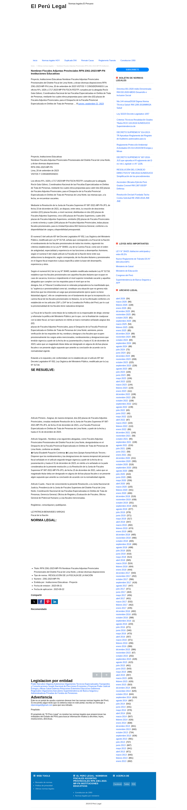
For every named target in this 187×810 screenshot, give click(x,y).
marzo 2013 (121, 755)
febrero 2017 (121, 605)
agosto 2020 (121, 471)
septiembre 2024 (123, 343)
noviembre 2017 (123, 576)
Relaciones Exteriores (70, 688)
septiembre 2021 (123, 442)
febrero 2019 (121, 528)
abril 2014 (120, 713)
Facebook (118, 784)
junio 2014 (121, 707)
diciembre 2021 (123, 432)
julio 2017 (120, 589)
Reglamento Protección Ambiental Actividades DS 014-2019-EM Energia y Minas (135, 148)
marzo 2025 (121, 324)
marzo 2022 (121, 423)
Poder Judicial (103, 686)
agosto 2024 (121, 346)
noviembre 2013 (123, 729)
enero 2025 (121, 330)
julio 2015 (120, 665)
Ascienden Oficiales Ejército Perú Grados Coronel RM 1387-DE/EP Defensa (132, 185)
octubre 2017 (122, 579)
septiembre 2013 (123, 736)
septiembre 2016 (123, 621)
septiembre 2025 (123, 321)
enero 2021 (121, 455)
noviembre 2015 (123, 653)
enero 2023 (121, 391)
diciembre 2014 (123, 688)
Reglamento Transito (107, 60)
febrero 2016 (121, 643)
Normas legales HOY (51, 60)
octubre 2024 (122, 340)
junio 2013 (121, 745)
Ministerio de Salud (124, 266)
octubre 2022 (122, 401)
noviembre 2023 (123, 359)
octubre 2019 (122, 503)
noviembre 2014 (123, 691)
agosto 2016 (121, 624)
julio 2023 (120, 372)
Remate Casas (87, 60)
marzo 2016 (121, 640)
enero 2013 (121, 761)
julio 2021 (120, 448)
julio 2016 (120, 627)
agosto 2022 (121, 407)
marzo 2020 (121, 487)
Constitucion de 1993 (83, 792)
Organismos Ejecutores (52, 691)
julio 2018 (120, 551)
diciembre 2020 (123, 458)
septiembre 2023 (123, 365)
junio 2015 (121, 669)
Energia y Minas (38, 688)
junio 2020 (121, 477)
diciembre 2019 (123, 496)
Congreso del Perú (124, 275)
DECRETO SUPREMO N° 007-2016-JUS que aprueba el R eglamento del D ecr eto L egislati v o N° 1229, (134, 160)
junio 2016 (121, 630)
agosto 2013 (121, 739)
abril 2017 (120, 598)
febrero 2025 (121, 327)
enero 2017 (121, 608)
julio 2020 (120, 474)
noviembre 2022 (123, 397)
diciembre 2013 (123, 726)
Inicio (35, 60)
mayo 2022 (121, 417)
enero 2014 (121, 723)
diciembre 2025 (123, 311)
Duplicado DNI (70, 60)
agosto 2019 (121, 509)
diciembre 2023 (123, 356)
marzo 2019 (121, 525)
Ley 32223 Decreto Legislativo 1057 (133, 114)
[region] (93, 33)
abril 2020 (120, 484)
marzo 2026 (121, 302)
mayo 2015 (121, 672)
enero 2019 (121, 531)
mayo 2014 (121, 710)
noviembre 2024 (123, 337)
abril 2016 (120, 637)
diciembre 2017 (123, 573)
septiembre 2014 (123, 697)
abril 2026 (120, 298)
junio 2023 (121, 375)
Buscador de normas (43, 782)
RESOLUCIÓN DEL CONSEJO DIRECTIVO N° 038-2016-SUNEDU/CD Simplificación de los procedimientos (135, 173)
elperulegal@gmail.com (41, 705)
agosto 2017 (121, 586)
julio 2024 (120, 350)
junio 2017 (121, 592)
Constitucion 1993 (127, 60)
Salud (48, 688)
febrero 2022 (121, 426)
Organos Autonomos (55, 684)
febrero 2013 (121, 758)
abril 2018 (120, 560)
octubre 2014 (122, 694)
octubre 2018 (122, 541)
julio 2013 (120, 742)
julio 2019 (120, 512)
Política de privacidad (44, 785)
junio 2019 (121, 515)
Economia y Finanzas (87, 686)
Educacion (85, 688)
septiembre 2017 (123, 582)
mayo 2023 (121, 378)
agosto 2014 (121, 700)
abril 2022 (120, 420)
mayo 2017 (121, 595)
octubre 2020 (122, 464)
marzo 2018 (121, 563)
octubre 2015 (122, 656)
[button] (34, 601)
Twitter (126, 784)
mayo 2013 (121, 748)
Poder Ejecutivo (38, 684)
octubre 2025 (122, 318)
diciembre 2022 (123, 394)
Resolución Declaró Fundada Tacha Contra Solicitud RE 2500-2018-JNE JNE (133, 198)
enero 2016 (121, 646)
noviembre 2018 (123, 538)
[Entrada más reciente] (96, 675)
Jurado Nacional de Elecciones (62, 686)
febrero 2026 (121, 305)
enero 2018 (121, 570)
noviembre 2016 (123, 614)
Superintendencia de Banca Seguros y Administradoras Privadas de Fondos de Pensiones (64, 692)
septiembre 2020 (123, 468)
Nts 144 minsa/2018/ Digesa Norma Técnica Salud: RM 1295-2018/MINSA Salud (134, 104)
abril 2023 (120, 381)
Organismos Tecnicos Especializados (82, 684)
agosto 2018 (121, 547)
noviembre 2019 (123, 499)
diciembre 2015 (123, 649)
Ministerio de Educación (127, 271)
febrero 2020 (121, 490)
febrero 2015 (121, 681)
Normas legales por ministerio (87, 796)
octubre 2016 (122, 618)
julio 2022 (120, 410)
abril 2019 (120, 522)
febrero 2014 (121, 720)
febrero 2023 (121, 388)
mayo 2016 (121, 633)
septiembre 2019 (123, 506)
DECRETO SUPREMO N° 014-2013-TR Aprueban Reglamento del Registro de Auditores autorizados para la (134, 135)
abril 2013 (120, 752)
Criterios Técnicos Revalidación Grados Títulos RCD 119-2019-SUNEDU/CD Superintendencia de (135, 123)
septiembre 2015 (123, 659)
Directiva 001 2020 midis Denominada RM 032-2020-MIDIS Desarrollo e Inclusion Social (134, 92)
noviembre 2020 (123, 461)
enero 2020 (121, 493)
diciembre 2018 (123, 535)
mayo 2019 (121, 519)
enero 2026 (121, 308)
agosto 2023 (121, 369)
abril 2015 (120, 675)
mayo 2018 (121, 557)
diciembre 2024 (123, 334)
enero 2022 (121, 429)
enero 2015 (121, 685)
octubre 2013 (122, 732)
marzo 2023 (121, 385)
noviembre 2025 (123, 314)
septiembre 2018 (123, 544)
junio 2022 (121, 413)
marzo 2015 (121, 678)
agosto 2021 (121, 445)
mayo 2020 (121, 480)
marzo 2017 (121, 602)
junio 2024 (121, 353)
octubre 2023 (122, 362)
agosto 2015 (121, 662)
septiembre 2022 (123, 404)
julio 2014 (120, 704)
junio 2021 (121, 452)
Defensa (56, 688)
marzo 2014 (121, 716)
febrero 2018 (121, 566)
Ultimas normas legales (44, 789)
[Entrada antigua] (106, 675)
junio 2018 (121, 554)
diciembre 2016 (123, 611)
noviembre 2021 (123, 436)
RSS (133, 784)
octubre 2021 (122, 439)
